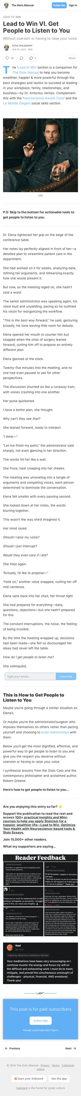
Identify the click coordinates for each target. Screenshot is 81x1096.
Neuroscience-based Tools (43, 98)
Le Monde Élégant (17, 103)
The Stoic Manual (25, 72)
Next (68, 1048)
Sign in (73, 5)
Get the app (59, 1078)
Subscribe (59, 5)
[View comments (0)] (21, 58)
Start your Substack (31, 1078)
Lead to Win (12, 16)
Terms (56, 1065)
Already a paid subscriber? (40, 1030)
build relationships (55, 732)
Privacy (45, 1065)
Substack (22, 1088)
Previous (14, 1048)
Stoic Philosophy (22, 45)
